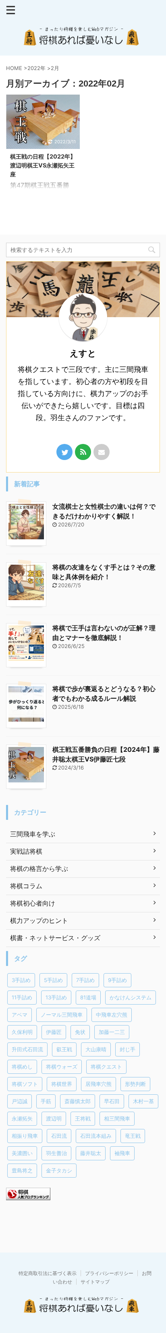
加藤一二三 (112, 1032)
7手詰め (85, 980)
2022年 (36, 68)
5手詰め (53, 980)
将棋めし (22, 1066)
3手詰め (21, 980)
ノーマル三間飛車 (62, 1014)
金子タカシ (59, 1170)
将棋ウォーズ (61, 1066)
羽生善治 (56, 1153)
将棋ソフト (25, 1084)
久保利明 (22, 1032)
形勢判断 (135, 1084)
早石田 (112, 1101)
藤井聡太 (90, 1153)
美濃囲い (22, 1153)
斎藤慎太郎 (77, 1101)
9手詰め (117, 980)
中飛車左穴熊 (111, 1014)
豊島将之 (22, 1170)
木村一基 (143, 1101)
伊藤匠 (54, 1032)
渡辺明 (54, 1118)
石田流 (59, 1136)
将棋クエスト (106, 1066)
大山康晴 (95, 1049)
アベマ (19, 1014)
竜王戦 (133, 1136)
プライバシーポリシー (109, 1273)
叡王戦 (64, 1049)
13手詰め (56, 997)
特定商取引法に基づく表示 (48, 1273)
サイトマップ (95, 1282)
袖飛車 (122, 1153)
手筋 (46, 1101)
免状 (80, 1032)
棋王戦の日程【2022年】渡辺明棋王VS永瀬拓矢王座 (43, 165)
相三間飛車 (117, 1118)
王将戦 (83, 1118)
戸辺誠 (19, 1101)
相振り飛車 (25, 1136)
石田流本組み (96, 1136)
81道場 (88, 997)
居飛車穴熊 (98, 1084)
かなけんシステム (130, 997)
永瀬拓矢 (22, 1118)
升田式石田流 (27, 1049)
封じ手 (127, 1049)
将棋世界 (61, 1084)
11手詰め (22, 997)
